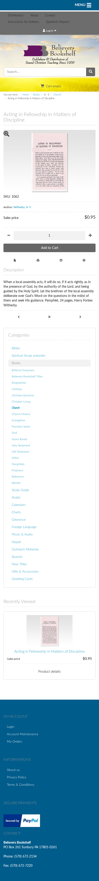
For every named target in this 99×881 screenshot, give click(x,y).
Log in (49, 30)
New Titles (19, 564)
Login (10, 727)
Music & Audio (22, 534)
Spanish (17, 556)
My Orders (14, 741)
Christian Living (21, 401)
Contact (50, 15)
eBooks (16, 482)
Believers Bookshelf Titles (27, 376)
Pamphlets (18, 464)
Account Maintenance (22, 734)
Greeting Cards (22, 579)
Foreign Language (24, 527)
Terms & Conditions (20, 784)
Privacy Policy (16, 777)
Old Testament (20, 451)
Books (36, 94)
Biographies (19, 382)
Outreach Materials (25, 549)
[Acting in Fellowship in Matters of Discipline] (49, 631)
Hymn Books (19, 439)
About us (13, 770)
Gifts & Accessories (25, 571)
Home (25, 94)
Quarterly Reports (58, 22)
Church (57, 94)
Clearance (19, 519)
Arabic (16, 497)
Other (15, 458)
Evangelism (18, 420)
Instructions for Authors (23, 22)
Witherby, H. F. (22, 207)
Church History (21, 414)
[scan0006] (49, 162)
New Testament (21, 445)
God (14, 432)
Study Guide (20, 490)
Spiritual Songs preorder (28, 355)
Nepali (16, 542)
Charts (16, 512)
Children (17, 389)
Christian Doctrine (23, 395)
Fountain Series (21, 426)
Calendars (19, 505)
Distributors (15, 15)
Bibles (16, 348)
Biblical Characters (23, 370)
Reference (18, 476)
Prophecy (17, 470)
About (34, 15)
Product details (49, 671)
